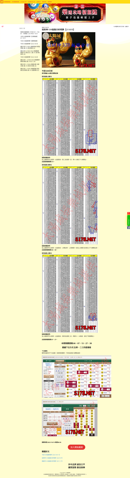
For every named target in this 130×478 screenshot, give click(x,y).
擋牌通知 (50, 1)
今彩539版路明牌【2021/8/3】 (29, 44)
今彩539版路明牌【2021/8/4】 (29, 57)
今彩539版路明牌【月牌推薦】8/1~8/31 (29, 37)
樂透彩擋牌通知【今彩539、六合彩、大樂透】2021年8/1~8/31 (29, 32)
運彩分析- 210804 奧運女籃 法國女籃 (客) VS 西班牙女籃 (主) (29, 65)
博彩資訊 (44, 1)
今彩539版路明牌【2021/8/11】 (51, 455)
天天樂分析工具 (31, 1)
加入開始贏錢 (76, 447)
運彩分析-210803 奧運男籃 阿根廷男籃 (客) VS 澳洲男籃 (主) (30, 47)
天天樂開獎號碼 (15, 1)
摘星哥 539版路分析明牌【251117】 (52, 461)
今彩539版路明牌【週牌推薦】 (29, 41)
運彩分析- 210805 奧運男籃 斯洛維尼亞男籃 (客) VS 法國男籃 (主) (29, 69)
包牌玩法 (39, 1)
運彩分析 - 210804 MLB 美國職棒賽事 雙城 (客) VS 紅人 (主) (30, 60)
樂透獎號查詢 (7, 1)
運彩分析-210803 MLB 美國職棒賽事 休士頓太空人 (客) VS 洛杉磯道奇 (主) (29, 52)
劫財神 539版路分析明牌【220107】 (52, 458)
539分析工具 (23, 1)
